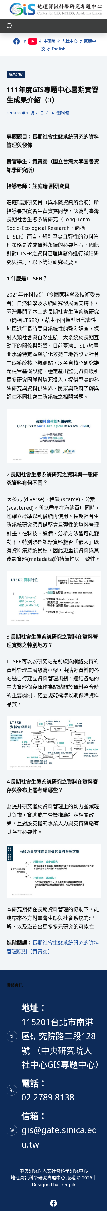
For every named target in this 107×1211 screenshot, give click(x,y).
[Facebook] (53, 1203)
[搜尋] (9, 26)
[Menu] (98, 26)
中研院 (49, 41)
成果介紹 (16, 74)
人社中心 (70, 41)
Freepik (67, 1184)
